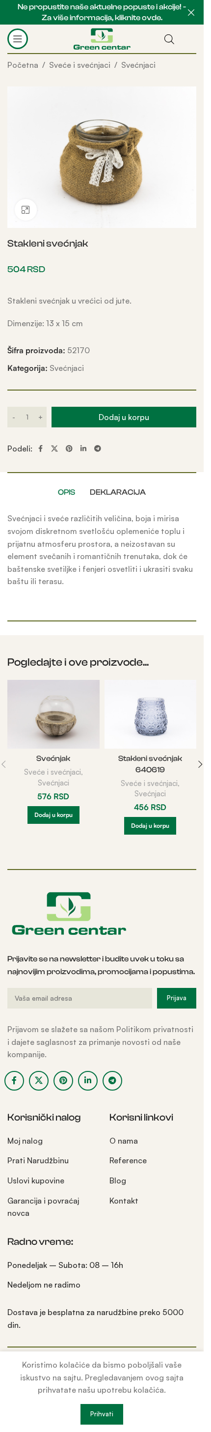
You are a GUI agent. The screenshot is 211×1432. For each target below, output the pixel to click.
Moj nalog (25, 1141)
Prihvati (101, 1414)
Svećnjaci (138, 65)
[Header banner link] (102, 12)
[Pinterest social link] (69, 448)
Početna (22, 65)
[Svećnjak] (53, 714)
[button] (53, 815)
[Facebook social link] (40, 448)
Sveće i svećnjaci (79, 65)
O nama (123, 1141)
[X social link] (54, 448)
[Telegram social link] (97, 448)
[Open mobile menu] (17, 39)
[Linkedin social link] (83, 448)
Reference (128, 1160)
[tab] (66, 492)
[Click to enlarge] (26, 210)
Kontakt (123, 1201)
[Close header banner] (191, 12)
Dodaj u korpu (124, 417)
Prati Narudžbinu (38, 1160)
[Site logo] (101, 38)
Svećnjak (53, 758)
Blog (117, 1180)
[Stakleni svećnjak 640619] (151, 714)
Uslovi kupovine (35, 1180)
